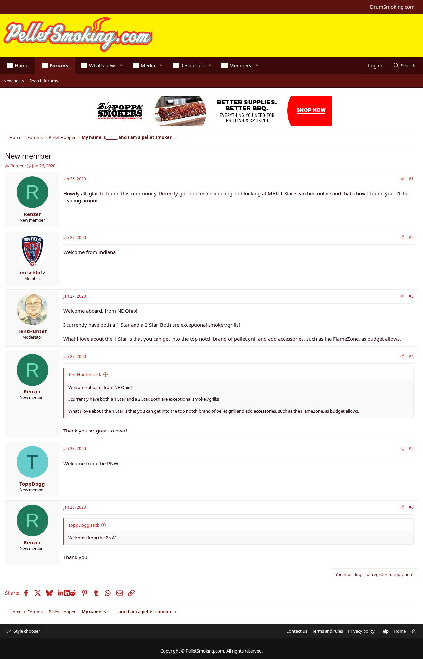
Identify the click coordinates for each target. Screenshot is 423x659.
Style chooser (26, 631)
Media (148, 65)
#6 (411, 507)
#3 (411, 296)
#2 (411, 237)
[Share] (402, 179)
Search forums (43, 81)
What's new (102, 65)
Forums (59, 65)
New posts (13, 81)
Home (21, 65)
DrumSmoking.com (392, 6)
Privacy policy (361, 631)
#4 (411, 356)
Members (240, 65)
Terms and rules (327, 631)
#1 (411, 179)
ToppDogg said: (83, 525)
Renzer (17, 166)
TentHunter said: (84, 374)
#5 (411, 448)
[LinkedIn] (61, 592)
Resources (192, 65)
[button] (121, 65)
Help (384, 631)
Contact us (296, 631)
